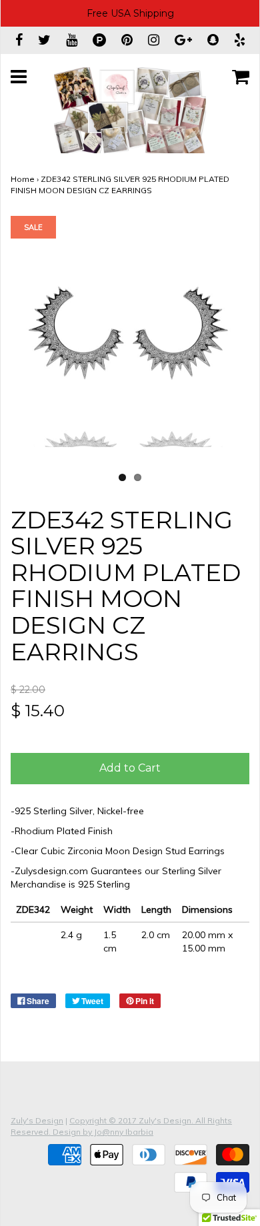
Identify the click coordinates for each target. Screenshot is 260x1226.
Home (23, 179)
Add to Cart (130, 768)
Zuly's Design (37, 1120)
